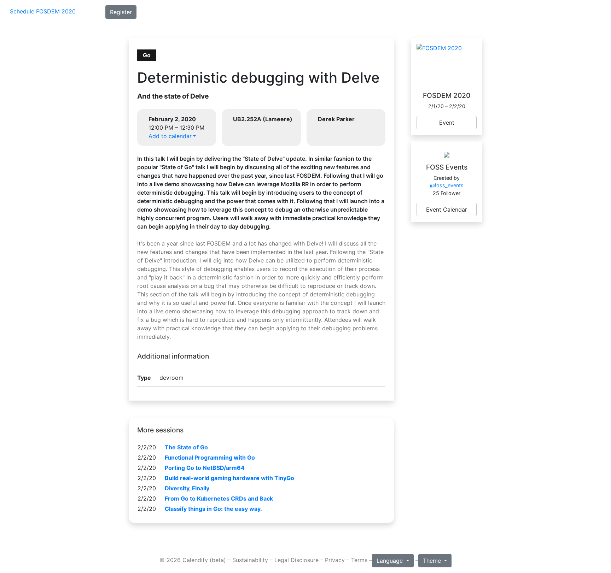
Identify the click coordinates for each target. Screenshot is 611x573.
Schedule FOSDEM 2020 (43, 11)
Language (391, 560)
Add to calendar (170, 136)
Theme (433, 560)
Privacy (335, 559)
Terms (359, 559)
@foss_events (447, 185)
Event (446, 122)
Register (121, 12)
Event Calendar (446, 209)
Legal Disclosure (296, 559)
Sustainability (250, 559)
